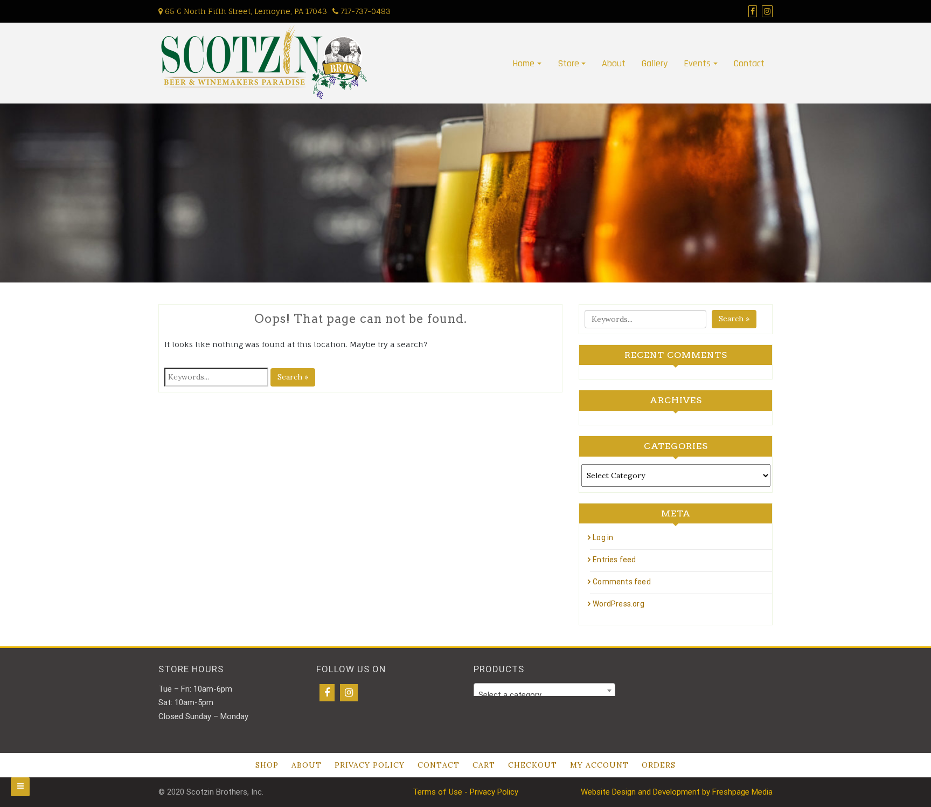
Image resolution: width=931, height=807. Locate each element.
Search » (292, 377)
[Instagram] (349, 692)
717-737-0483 (364, 11)
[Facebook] (327, 692)
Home (523, 63)
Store (568, 63)
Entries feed (614, 559)
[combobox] (544, 690)
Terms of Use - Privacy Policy (465, 792)
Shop (267, 765)
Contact (749, 63)
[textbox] (544, 695)
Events (697, 63)
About (614, 63)
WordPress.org (618, 603)
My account (599, 765)
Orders (659, 765)
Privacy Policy (370, 765)
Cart (484, 765)
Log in (603, 537)
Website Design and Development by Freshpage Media (677, 792)
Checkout (532, 765)
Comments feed (622, 581)
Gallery (655, 63)
